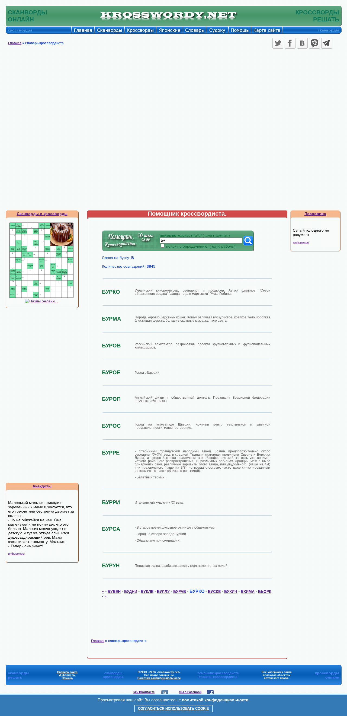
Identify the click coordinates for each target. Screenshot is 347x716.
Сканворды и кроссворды (42, 214)
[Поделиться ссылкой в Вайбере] (314, 43)
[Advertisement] (173, 91)
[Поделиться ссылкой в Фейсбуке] (290, 43)
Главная (14, 43)
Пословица (315, 214)
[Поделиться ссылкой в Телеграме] (326, 43)
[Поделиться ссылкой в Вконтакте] (302, 43)
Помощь (67, 677)
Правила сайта (67, 671)
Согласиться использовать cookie (173, 709)
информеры (16, 553)
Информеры (67, 674)
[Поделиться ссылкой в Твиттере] (277, 43)
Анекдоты (42, 486)
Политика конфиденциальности (159, 677)
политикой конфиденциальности (215, 700)
